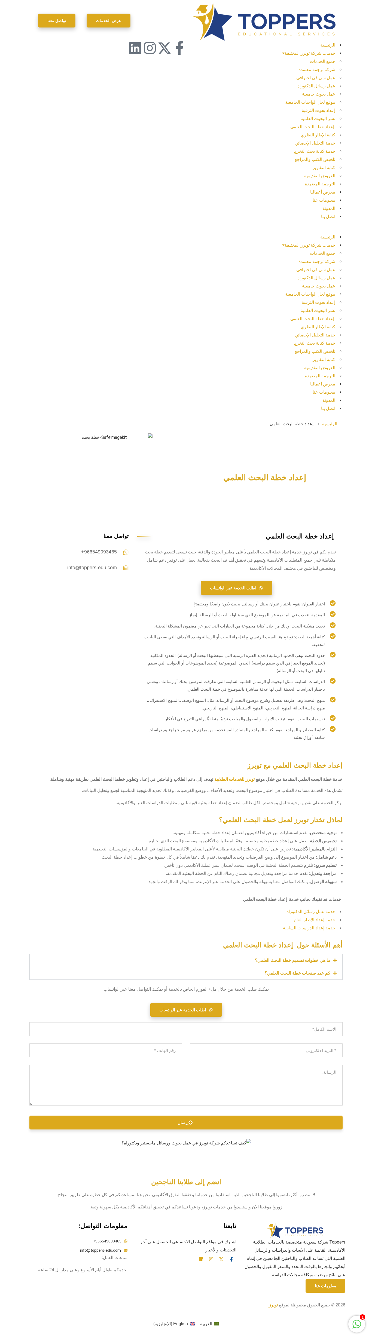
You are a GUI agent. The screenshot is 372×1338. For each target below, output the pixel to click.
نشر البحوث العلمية (318, 118)
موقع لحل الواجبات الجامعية (310, 102)
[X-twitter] (164, 48)
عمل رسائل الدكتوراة (316, 86)
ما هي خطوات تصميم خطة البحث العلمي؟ (292, 960)
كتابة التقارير (324, 167)
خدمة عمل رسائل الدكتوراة (310, 911)
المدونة (328, 208)
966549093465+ (99, 552)
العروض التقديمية (319, 175)
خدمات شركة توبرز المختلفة (310, 53)
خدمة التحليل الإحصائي (315, 143)
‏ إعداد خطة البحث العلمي (312, 126)
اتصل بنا (328, 216)
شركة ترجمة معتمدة (316, 69)
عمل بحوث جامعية (318, 94)
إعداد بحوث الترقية (318, 110)
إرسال (183, 1122)
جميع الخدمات (322, 61)
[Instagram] (150, 48)
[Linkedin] (135, 48)
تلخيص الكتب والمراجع (315, 159)
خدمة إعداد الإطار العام (314, 919)
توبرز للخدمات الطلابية (234, 779)
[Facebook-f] (179, 48)
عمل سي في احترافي (315, 77)
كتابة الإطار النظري (318, 135)
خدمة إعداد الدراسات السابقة (309, 928)
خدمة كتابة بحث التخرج (314, 151)
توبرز (273, 1305)
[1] (356, 1327)
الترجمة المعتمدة (320, 184)
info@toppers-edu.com (92, 567)
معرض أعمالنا (322, 192)
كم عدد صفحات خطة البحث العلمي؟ (297, 973)
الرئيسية (327, 45)
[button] (263, 229)
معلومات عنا (324, 200)
